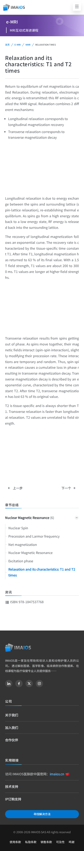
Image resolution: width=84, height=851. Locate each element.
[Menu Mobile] (77, 7)
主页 (7, 44)
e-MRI (17, 44)
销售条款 (46, 842)
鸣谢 (71, 842)
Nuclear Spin (18, 527)
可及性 (60, 842)
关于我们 (11, 715)
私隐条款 (30, 842)
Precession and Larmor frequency (34, 536)
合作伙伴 (11, 739)
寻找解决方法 (42, 814)
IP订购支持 (13, 799)
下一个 (66, 488)
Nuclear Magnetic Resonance (29, 517)
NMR (27, 44)
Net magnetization (22, 544)
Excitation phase (20, 560)
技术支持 (11, 786)
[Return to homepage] (18, 647)
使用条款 (15, 842)
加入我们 (11, 727)
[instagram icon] (39, 683)
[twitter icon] (29, 683)
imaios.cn (57, 773)
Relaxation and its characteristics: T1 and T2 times (41, 572)
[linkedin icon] (8, 683)
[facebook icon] (19, 683)
